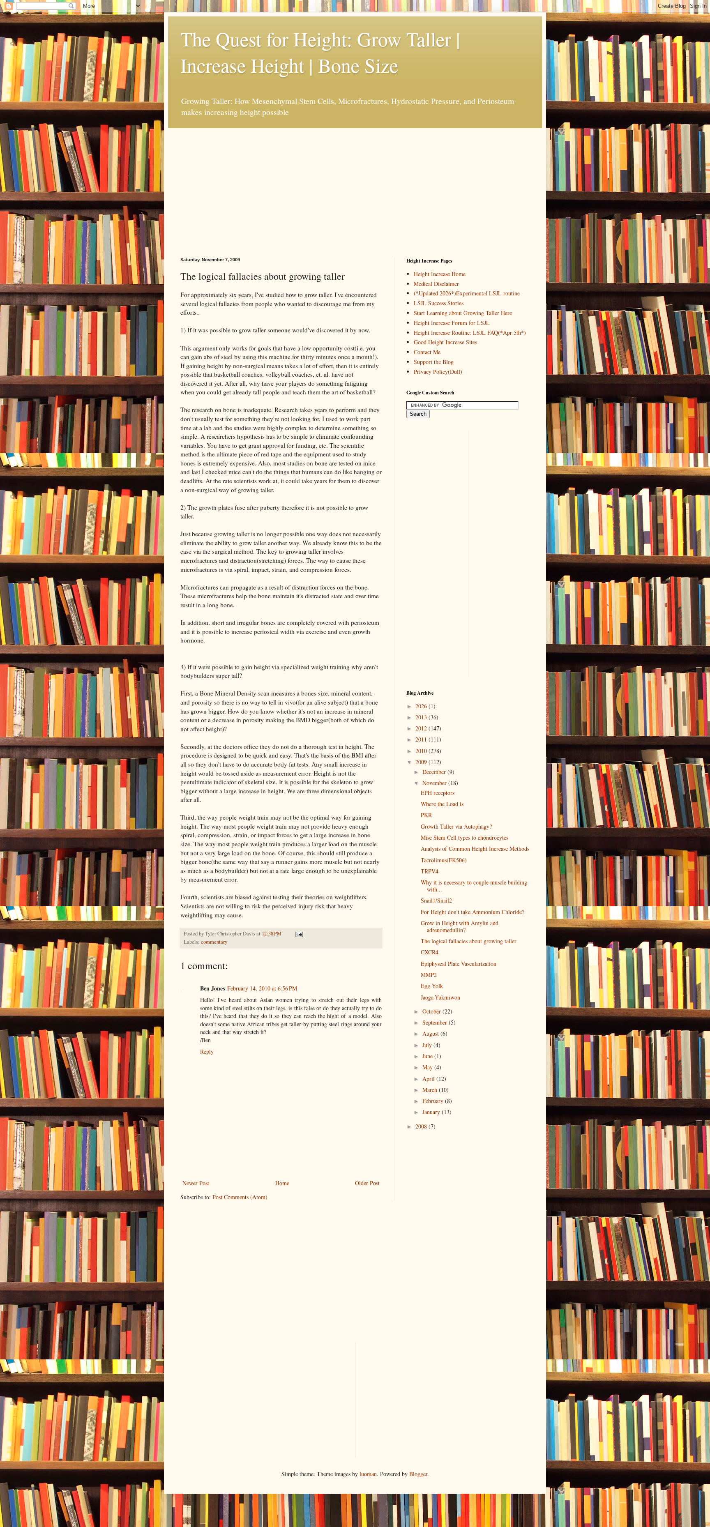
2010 (422, 751)
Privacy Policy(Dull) (438, 371)
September (435, 1022)
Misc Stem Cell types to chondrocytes (464, 837)
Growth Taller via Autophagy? (456, 826)
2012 (422, 728)
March (430, 1090)
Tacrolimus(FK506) (444, 860)
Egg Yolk (432, 986)
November (435, 783)
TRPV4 (429, 871)
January (432, 1112)
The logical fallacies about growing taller (468, 941)
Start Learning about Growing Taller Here (463, 313)
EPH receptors (437, 793)
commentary (214, 941)
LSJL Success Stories (438, 303)
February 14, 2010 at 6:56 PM (262, 988)
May (428, 1067)
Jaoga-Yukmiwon (440, 997)
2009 (422, 762)
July (427, 1045)
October (432, 1011)
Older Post (367, 1183)
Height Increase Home (440, 274)
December (434, 772)
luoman (368, 1474)
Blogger (418, 1474)
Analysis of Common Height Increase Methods (475, 848)
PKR (426, 815)
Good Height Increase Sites (445, 342)
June (428, 1056)
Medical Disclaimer (436, 284)
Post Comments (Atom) (239, 1197)
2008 (422, 1126)
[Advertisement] (242, 179)
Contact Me (427, 352)
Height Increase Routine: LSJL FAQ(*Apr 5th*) (470, 332)
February (433, 1101)
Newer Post (195, 1183)
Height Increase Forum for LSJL (452, 323)
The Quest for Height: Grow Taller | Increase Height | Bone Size (320, 51)
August (431, 1033)
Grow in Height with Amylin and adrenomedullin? (459, 926)
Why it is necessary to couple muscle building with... (474, 885)
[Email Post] (298, 933)
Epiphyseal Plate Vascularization (458, 963)
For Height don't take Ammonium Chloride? (472, 912)
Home (282, 1183)
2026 (422, 706)
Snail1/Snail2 (436, 900)
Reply (207, 1051)
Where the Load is (442, 804)
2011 (422, 739)
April (429, 1078)
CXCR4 (429, 952)
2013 (422, 717)
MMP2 (429, 975)
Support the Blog (434, 362)
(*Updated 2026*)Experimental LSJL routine (467, 293)
